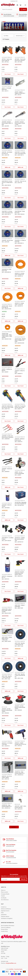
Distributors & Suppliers (6, 918)
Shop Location (4, 892)
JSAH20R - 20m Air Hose (7, 240)
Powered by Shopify (18, 969)
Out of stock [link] (8, 74)
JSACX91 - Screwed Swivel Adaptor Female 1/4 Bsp (20, 123)
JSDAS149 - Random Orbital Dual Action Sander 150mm (19, 573)
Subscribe (23, 879)
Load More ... (14, 827)
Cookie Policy (4, 931)
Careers (3, 896)
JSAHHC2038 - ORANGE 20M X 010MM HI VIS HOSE (20, 340)
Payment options (5, 916)
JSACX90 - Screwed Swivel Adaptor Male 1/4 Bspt (7, 123)
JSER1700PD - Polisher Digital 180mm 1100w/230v (7, 638)
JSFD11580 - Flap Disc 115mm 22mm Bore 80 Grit (20, 675)
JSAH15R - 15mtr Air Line (20, 181)
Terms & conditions (5, 927)
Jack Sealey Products (7, 57)
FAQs (2, 912)
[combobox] (14, 9)
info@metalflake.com (11, 963)
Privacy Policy (4, 929)
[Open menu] (25, 5)
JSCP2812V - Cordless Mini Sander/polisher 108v (20, 539)
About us (3, 890)
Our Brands (3, 898)
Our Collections (5, 899)
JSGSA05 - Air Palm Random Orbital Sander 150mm (20, 707)
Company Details (5, 894)
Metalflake (4, 707)
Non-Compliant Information (7, 925)
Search (24, 9)
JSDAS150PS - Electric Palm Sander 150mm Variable (7, 610)
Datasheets (4, 914)
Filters (6, 35)
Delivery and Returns (6, 908)
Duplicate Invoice (5, 910)
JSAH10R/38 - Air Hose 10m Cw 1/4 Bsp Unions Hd (7, 182)
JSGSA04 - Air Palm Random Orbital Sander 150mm (7, 710)
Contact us (3, 907)
